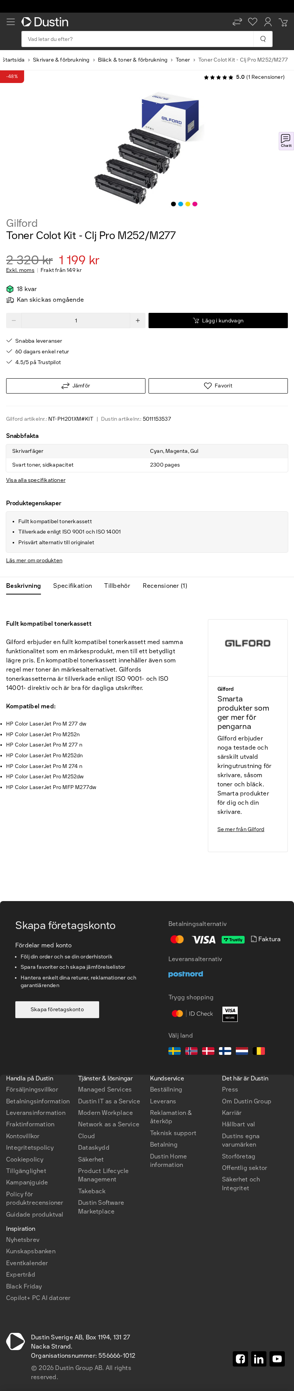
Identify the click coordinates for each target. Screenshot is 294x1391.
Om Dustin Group (246, 1101)
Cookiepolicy (24, 1159)
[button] (237, 21)
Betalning (164, 1144)
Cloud (86, 1136)
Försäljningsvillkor (32, 1089)
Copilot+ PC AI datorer (38, 1298)
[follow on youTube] (277, 1359)
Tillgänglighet (26, 1171)
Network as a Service (108, 1124)
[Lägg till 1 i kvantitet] (137, 320)
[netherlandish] (242, 1052)
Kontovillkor (22, 1136)
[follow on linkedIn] (258, 1359)
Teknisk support (173, 1133)
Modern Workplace (105, 1112)
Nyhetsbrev (22, 1239)
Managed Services (105, 1089)
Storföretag (238, 1156)
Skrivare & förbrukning (61, 60)
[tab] (26, 586)
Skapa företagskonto (57, 1009)
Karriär (232, 1112)
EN (23, 1040)
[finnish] (225, 1052)
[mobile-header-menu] (10, 21)
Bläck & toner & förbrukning (132, 60)
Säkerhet (91, 1159)
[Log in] (268, 21)
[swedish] (174, 1052)
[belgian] (259, 1052)
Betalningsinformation (38, 1101)
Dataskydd (93, 1147)
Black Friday (24, 1286)
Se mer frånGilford (241, 829)
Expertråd (20, 1274)
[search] (262, 39)
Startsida (13, 60)
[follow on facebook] (240, 1359)
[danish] (208, 1052)
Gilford (22, 223)
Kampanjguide (27, 1182)
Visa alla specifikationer (35, 480)
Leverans (163, 1101)
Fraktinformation (30, 1124)
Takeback (92, 1191)
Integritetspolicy (30, 1147)
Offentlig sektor (244, 1167)
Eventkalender (27, 1263)
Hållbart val (238, 1124)
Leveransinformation (35, 1112)
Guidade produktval (35, 1214)
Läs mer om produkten (34, 560)
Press (230, 1089)
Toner (183, 60)
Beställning (166, 1089)
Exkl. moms (20, 270)
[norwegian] (191, 1052)
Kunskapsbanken (31, 1251)
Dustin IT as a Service (109, 1101)
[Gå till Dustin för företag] (46, 21)
